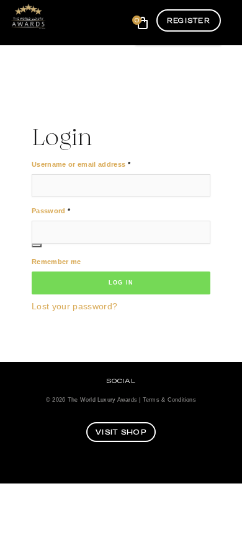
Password (51, 210)
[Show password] (37, 245)
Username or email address (81, 164)
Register (188, 20)
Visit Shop (121, 432)
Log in (121, 283)
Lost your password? (74, 306)
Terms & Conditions (169, 400)
